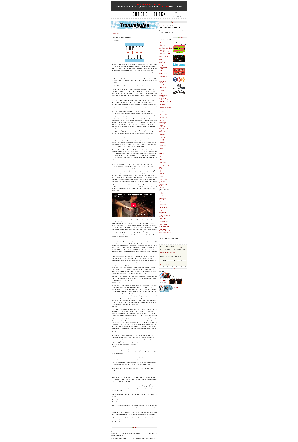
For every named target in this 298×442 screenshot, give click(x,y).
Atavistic (161, 193)
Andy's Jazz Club (163, 114)
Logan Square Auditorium (164, 150)
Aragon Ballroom (163, 116)
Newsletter (176, 19)
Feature (114, 36)
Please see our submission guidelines (167, 252)
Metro (160, 154)
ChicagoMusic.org (163, 54)
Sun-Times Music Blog (164, 99)
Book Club (129, 19)
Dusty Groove (162, 203)
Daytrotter (161, 65)
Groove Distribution (163, 206)
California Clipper (163, 126)
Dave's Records (162, 198)
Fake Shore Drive (163, 72)
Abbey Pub (161, 113)
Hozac (160, 209)
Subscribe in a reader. (164, 264)
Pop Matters (162, 93)
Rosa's (160, 170)
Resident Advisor (163, 95)
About (183, 19)
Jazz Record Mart (163, 212)
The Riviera (161, 168)
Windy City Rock (163, 109)
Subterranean (162, 178)
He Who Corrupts (163, 207)
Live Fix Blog (162, 84)
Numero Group (162, 218)
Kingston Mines (162, 147)
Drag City (161, 201)
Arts (122, 19)
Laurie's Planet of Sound (164, 215)
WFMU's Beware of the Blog (165, 107)
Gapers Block (178, 247)
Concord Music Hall (163, 128)
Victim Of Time (162, 106)
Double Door (162, 134)
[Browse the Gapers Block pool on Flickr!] (176, 16)
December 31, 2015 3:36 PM (124, 431)
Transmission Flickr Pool (167, 240)
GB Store (162, 271)
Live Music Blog (163, 86)
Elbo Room (161, 136)
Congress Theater (163, 130)
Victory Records (162, 234)
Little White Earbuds (163, 82)
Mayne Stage (162, 153)
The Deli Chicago (163, 67)
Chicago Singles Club (164, 58)
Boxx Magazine (162, 45)
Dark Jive (161, 64)
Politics (153, 19)
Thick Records (162, 229)
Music (145, 19)
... (178, 250)
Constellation (162, 131)
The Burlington (162, 125)
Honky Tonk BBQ (163, 144)
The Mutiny (162, 156)
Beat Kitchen (162, 119)
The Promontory (162, 162)
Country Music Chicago (164, 61)
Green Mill (161, 140)
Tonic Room (162, 181)
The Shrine (161, 175)
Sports (160, 19)
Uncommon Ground (163, 184)
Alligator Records (163, 192)
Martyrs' (161, 151)
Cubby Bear (162, 133)
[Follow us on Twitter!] (178, 16)
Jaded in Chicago (163, 79)
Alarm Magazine (162, 41)
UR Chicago (162, 104)
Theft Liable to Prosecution (165, 101)
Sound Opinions (162, 98)
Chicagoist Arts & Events (164, 53)
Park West (161, 161)
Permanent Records (163, 221)
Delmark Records (163, 199)
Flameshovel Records (163, 204)
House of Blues (162, 145)
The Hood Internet (163, 76)
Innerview (161, 78)
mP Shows (161, 220)
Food (137, 19)
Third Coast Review (165, 6)
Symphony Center (163, 179)
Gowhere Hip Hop (163, 73)
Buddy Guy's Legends (164, 123)
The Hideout (162, 142)
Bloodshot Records (163, 196)
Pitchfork (161, 92)
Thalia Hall (161, 173)
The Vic (161, 185)
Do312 (160, 70)
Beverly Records (162, 195)
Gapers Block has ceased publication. (149, 4)
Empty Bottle (162, 137)
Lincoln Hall (162, 148)
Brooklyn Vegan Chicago (164, 47)
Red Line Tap (162, 164)
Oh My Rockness (163, 89)
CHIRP (160, 59)
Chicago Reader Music (164, 51)
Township (161, 182)
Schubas (161, 172)
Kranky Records (162, 213)
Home (114, 19)
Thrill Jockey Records (164, 230)
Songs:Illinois (162, 96)
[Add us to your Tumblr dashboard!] (180, 16)
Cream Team (162, 62)
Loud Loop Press (163, 87)
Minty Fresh (162, 217)
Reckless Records (163, 223)
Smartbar (161, 176)
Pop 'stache (161, 90)
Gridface (161, 75)
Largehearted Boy (163, 81)
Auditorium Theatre (163, 117)
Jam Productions (162, 210)
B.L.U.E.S (161, 120)
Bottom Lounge (162, 122)
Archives (168, 19)
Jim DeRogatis (162, 68)
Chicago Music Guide (164, 56)
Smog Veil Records (163, 224)
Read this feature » (162, 34)
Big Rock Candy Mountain (165, 44)
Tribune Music (162, 103)
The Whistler (162, 187)
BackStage (161, 42)
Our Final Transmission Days (121, 38)
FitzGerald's (161, 139)
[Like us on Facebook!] (174, 16)
